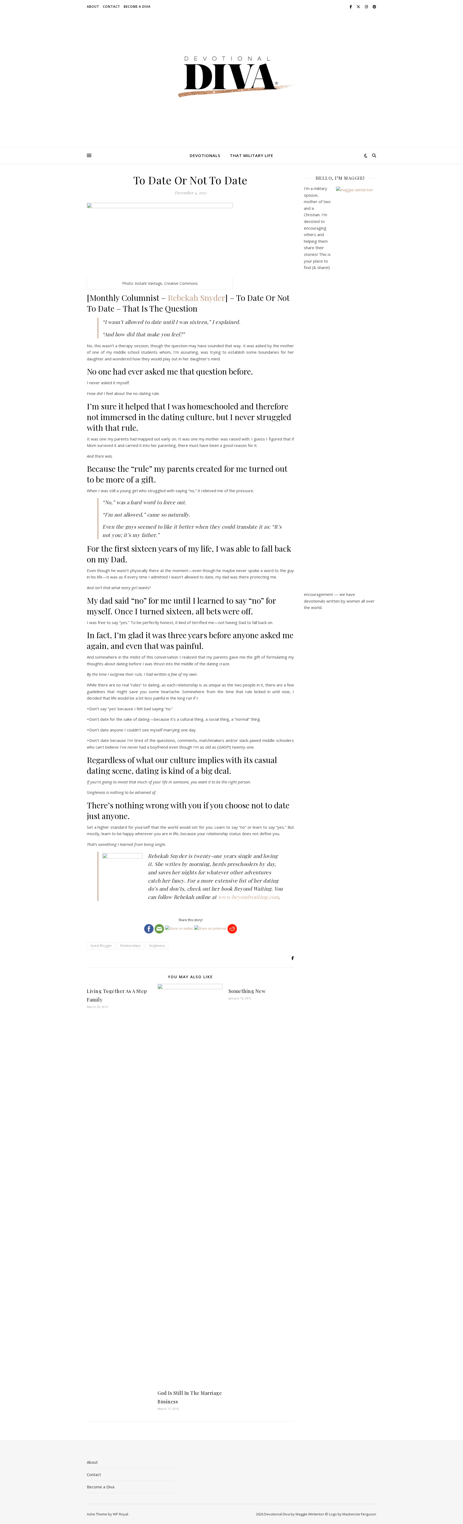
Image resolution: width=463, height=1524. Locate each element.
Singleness (157, 945)
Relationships (130, 945)
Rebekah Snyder (196, 297)
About (93, 6)
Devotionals (205, 155)
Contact (111, 6)
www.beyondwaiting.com (248, 896)
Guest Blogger (101, 945)
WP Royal (120, 1514)
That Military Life (251, 155)
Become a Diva (137, 6)
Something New (247, 991)
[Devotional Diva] (231, 77)
